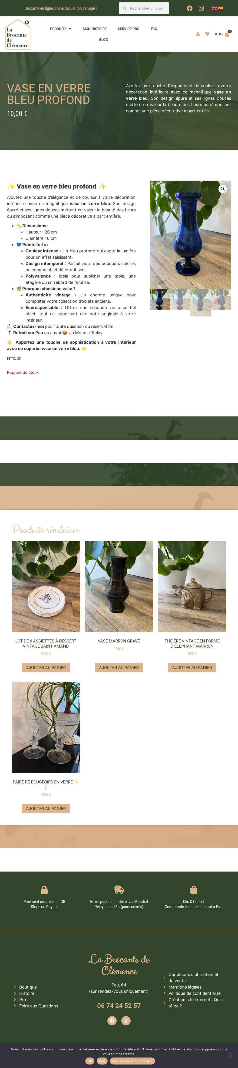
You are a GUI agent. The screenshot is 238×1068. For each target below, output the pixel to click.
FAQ (154, 29)
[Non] (231, 1055)
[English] (214, 8)
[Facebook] (189, 8)
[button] (222, 189)
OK (90, 1061)
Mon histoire (94, 29)
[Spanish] (220, 8)
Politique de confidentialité (132, 1061)
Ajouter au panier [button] (46, 667)
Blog (103, 40)
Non (102, 1061)
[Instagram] (201, 8)
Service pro (128, 29)
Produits (58, 29)
